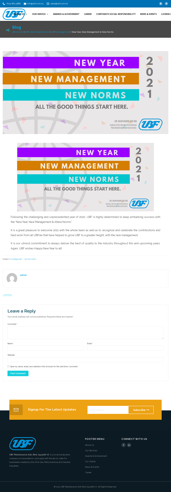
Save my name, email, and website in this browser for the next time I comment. (44, 366)
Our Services (91, 450)
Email (90, 343)
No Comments (30, 259)
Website (11, 355)
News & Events (92, 467)
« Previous (7, 295)
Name (10, 343)
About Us (89, 445)
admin (23, 275)
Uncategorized (16, 259)
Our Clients (90, 461)
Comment (12, 324)
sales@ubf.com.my (59, 3)
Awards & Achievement (96, 456)
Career (88, 472)
